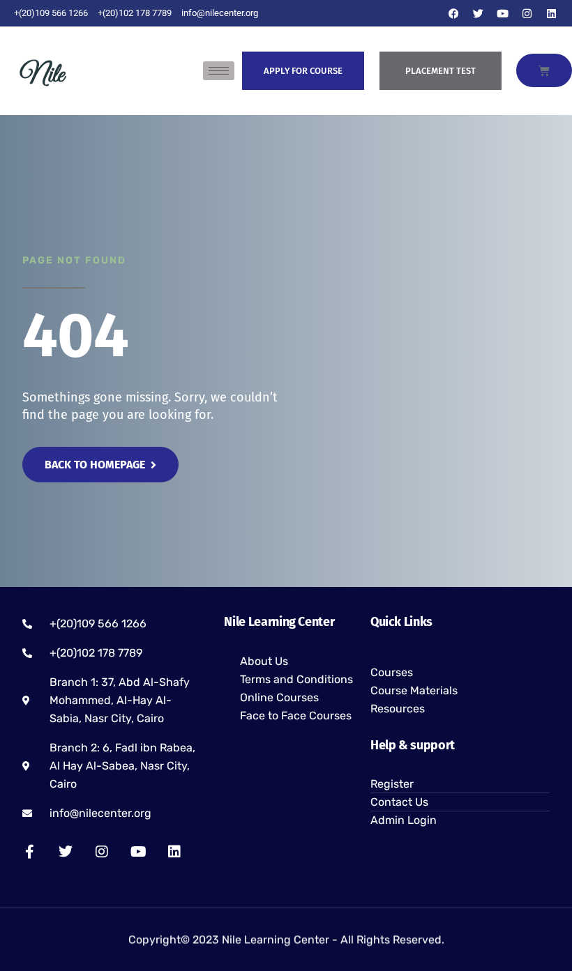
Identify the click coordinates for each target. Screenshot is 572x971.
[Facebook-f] (29, 852)
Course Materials (414, 690)
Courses (391, 672)
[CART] (544, 70)
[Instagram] (526, 13)
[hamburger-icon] (218, 70)
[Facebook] (453, 13)
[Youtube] (502, 13)
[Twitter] (477, 13)
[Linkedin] (551, 13)
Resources (397, 708)
